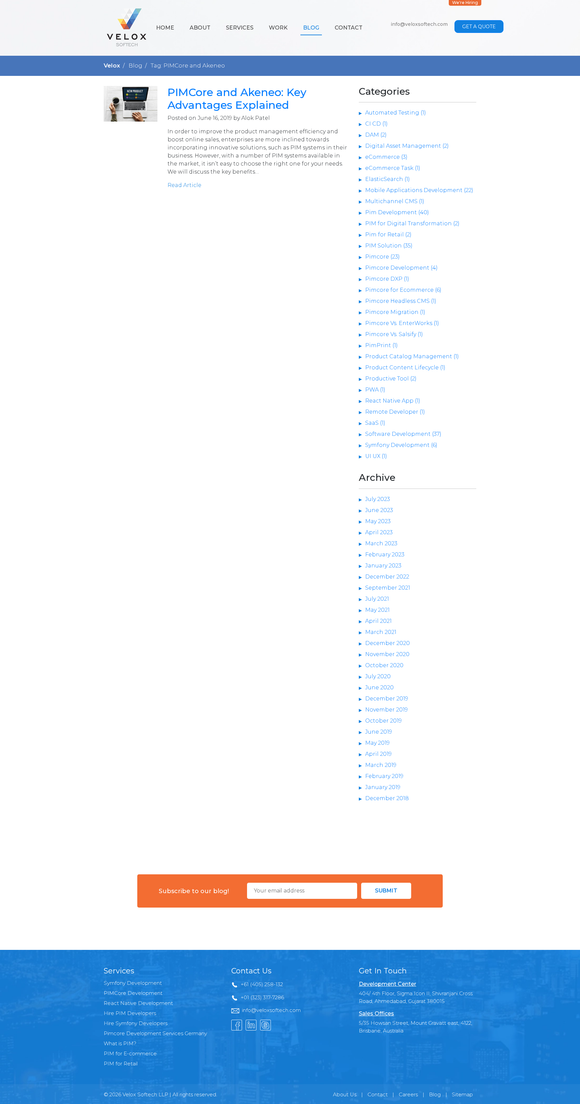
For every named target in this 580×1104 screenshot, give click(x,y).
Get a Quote (479, 27)
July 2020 (378, 676)
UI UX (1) (376, 456)
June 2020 (379, 687)
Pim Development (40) (397, 212)
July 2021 (377, 599)
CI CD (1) (376, 124)
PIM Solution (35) (389, 245)
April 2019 (378, 754)
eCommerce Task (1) (392, 168)
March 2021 (380, 632)
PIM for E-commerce (130, 1053)
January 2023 (383, 565)
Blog (311, 28)
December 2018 (387, 798)
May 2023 (378, 521)
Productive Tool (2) (391, 378)
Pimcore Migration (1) (395, 312)
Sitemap (462, 1094)
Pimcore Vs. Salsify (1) (394, 334)
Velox (112, 65)
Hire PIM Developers (130, 1013)
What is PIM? (120, 1043)
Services (239, 28)
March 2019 (380, 765)
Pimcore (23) (382, 257)
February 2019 (384, 776)
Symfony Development (133, 983)
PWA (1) (375, 389)
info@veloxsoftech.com (419, 24)
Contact (348, 28)
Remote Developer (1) (395, 412)
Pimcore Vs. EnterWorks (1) (402, 323)
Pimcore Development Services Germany (155, 1033)
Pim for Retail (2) (388, 234)
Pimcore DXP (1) (387, 279)
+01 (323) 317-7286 (262, 997)
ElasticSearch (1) (387, 179)
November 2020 (387, 654)
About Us (344, 1094)
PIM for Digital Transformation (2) (412, 223)
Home (165, 28)
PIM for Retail (121, 1063)
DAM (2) (376, 135)
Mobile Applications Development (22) (419, 190)
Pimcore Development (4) (401, 268)
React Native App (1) (392, 401)
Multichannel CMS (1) (394, 201)
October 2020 (384, 665)
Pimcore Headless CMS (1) (400, 301)
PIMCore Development (133, 993)
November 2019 (386, 709)
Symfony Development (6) (401, 445)
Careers (408, 1094)
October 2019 (383, 721)
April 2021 (378, 621)
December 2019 (386, 698)
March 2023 (381, 543)
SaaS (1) (375, 423)
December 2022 (387, 576)
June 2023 (379, 510)
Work (278, 28)
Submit (386, 890)
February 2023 (384, 554)
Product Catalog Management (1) (412, 356)
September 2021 (387, 588)
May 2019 (377, 743)
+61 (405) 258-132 (262, 984)
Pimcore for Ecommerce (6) (403, 290)
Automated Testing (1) (395, 112)
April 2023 (379, 532)
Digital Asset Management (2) (407, 146)
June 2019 (378, 732)
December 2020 (387, 643)
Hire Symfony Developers (135, 1023)
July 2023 (377, 499)
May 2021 (377, 610)
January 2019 (382, 787)
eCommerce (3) (386, 157)
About (200, 28)
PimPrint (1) (381, 345)
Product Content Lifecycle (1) (405, 367)
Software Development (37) (403, 434)
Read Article (184, 185)
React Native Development (138, 1003)
